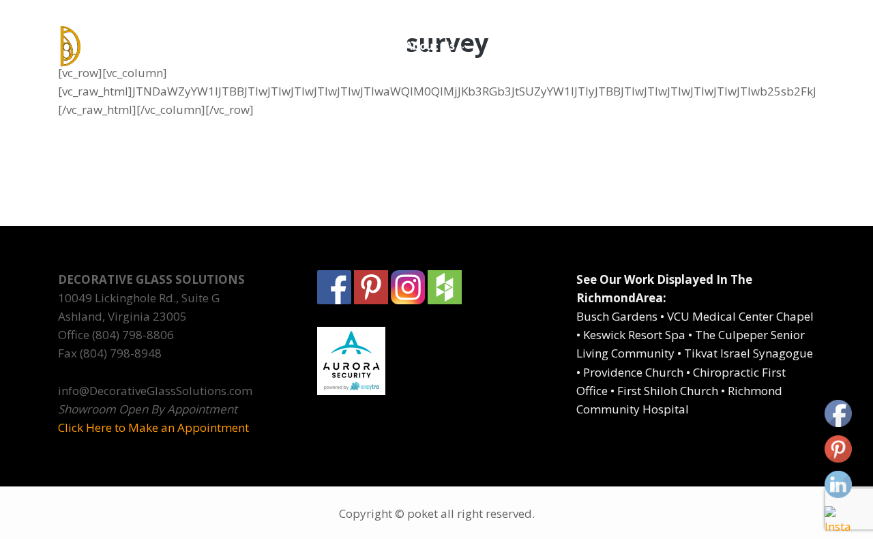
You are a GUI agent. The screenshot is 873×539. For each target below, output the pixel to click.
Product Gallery (529, 45)
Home (369, 45)
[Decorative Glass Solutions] (145, 46)
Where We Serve (648, 45)
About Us (430, 45)
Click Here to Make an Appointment (153, 427)
